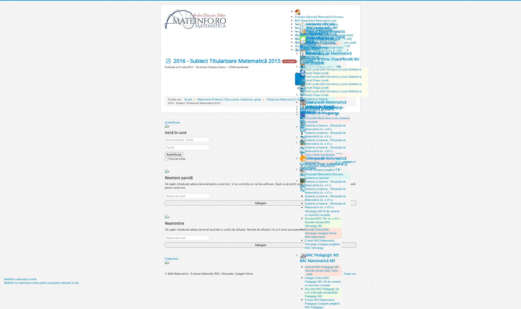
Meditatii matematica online (20, 279)
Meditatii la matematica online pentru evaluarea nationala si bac (41, 283)
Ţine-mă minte (176, 159)
